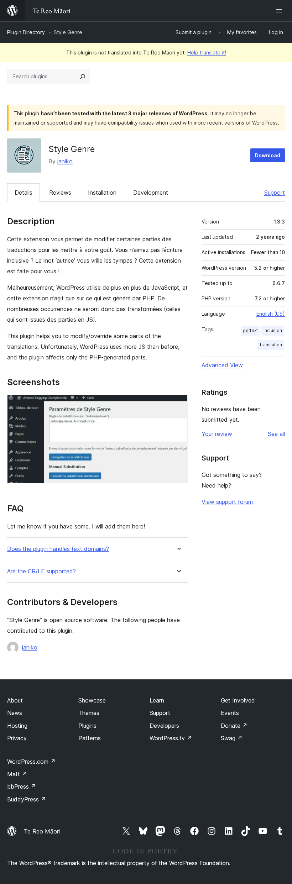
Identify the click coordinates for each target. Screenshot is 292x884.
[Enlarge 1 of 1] (178, 404)
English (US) (270, 314)
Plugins (87, 725)
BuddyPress (26, 799)
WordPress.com (31, 761)
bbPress (21, 786)
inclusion (273, 330)
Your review (217, 433)
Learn (157, 700)
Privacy (17, 738)
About (15, 700)
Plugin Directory (26, 32)
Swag (232, 738)
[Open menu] (280, 10)
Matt (17, 774)
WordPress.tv (171, 738)
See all (276, 433)
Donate (234, 725)
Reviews (60, 192)
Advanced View (222, 365)
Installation (102, 192)
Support (274, 192)
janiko (65, 161)
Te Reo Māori (42, 831)
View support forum (227, 501)
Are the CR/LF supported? (41, 571)
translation (271, 344)
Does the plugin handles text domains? (58, 549)
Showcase (92, 700)
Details (23, 192)
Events (230, 712)
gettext (250, 330)
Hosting (17, 725)
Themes (88, 712)
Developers (164, 725)
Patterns (89, 738)
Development (150, 192)
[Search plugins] (82, 76)
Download (267, 155)
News (14, 712)
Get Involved (238, 700)
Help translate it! (206, 52)
